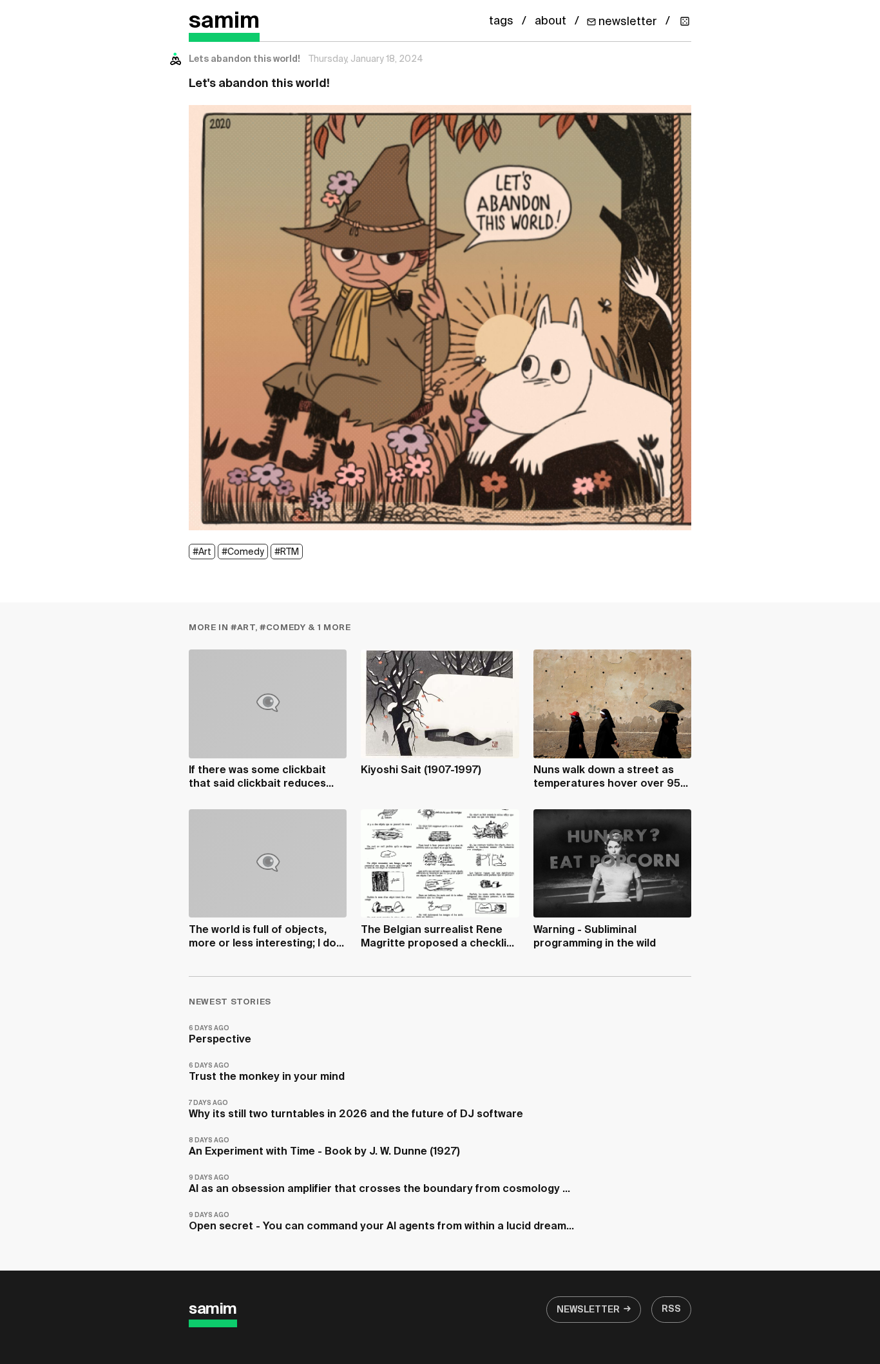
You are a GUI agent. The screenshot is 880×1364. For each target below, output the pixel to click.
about (550, 21)
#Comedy (243, 552)
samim (224, 21)
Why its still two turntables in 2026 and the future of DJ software (356, 1110)
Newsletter (588, 1309)
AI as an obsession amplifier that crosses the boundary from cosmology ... (379, 1185)
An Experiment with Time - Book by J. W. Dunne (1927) (324, 1147)
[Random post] (684, 21)
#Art (202, 552)
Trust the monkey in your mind (267, 1072)
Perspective (220, 1035)
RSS (671, 1309)
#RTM (286, 552)
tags (501, 21)
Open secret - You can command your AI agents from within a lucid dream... (381, 1222)
